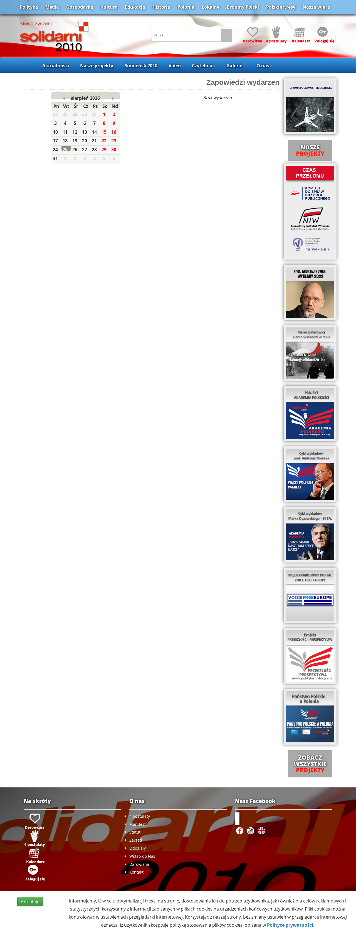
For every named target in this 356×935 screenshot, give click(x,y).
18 (65, 141)
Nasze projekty (96, 66)
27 (84, 149)
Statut (134, 832)
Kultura (109, 7)
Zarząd (135, 840)
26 (74, 149)
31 (55, 158)
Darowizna (139, 864)
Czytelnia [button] (202, 66)
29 (104, 149)
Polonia (185, 7)
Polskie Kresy (280, 7)
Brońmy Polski (243, 7)
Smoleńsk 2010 (141, 66)
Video (175, 66)
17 (55, 141)
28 (94, 149)
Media (52, 7)
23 (113, 141)
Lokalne (210, 7)
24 (55, 149)
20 (84, 141)
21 (94, 141)
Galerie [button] (234, 66)
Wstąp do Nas (142, 856)
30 (113, 149)
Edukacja (135, 7)
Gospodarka (79, 7)
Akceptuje (30, 901)
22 (104, 141)
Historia (161, 7)
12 (74, 132)
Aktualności (55, 66)
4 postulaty (139, 816)
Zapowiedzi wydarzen (243, 82)
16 (113, 132)
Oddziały (137, 848)
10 (55, 132)
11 (65, 132)
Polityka (29, 7)
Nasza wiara (316, 7)
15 (104, 132)
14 (94, 132)
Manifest (137, 824)
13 (84, 132)
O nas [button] (262, 66)
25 (65, 149)
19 (74, 141)
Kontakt (136, 872)
